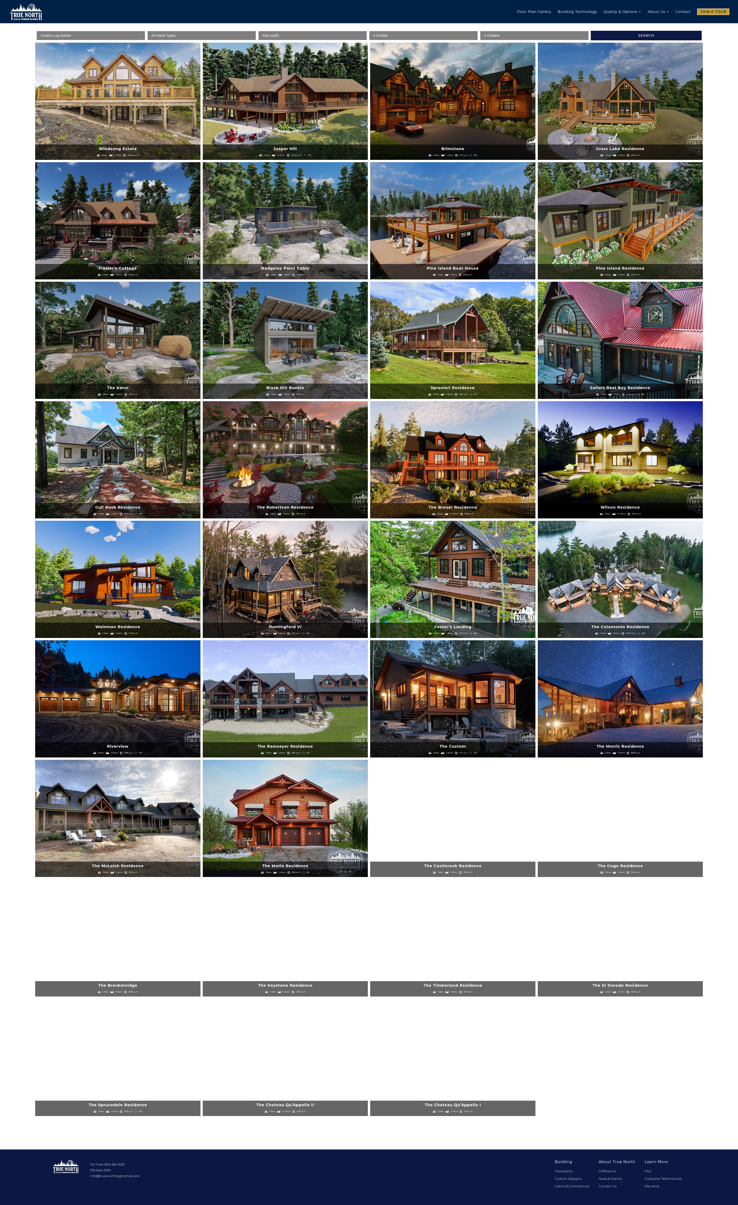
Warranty (652, 1186)
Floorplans (563, 1171)
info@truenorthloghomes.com (115, 1176)
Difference (607, 1171)
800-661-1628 (115, 1164)
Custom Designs (568, 1179)
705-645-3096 (100, 1170)
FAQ (648, 1171)
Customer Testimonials (663, 1179)
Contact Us (608, 1186)
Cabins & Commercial (572, 1186)
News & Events (610, 1179)
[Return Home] (66, 1166)
